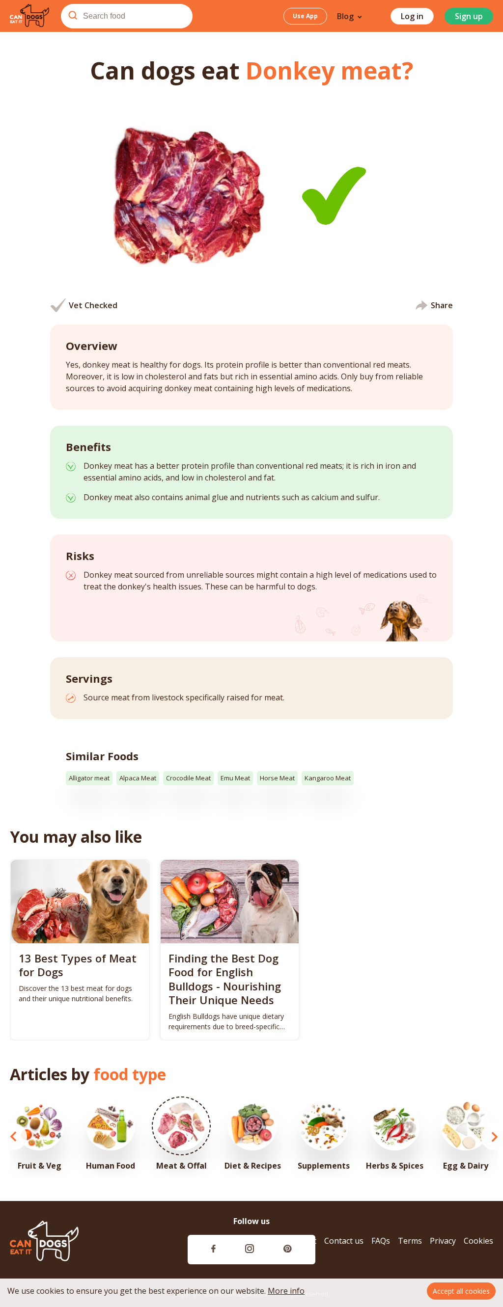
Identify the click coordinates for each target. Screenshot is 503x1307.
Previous (13, 1136)
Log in (412, 16)
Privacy (443, 1241)
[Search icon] (72, 16)
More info (286, 1290)
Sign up (469, 16)
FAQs (380, 1241)
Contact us (343, 1241)
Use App (305, 16)
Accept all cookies (461, 1291)
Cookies (478, 1241)
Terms (410, 1241)
